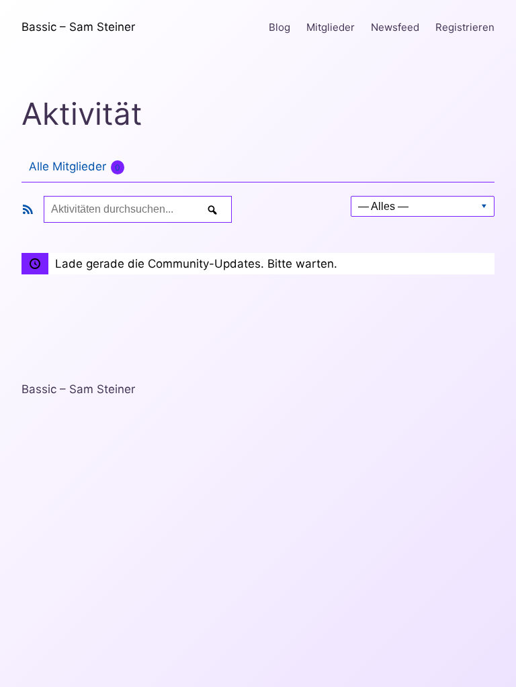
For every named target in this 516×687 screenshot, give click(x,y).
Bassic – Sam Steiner (78, 27)
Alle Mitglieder (74, 166)
